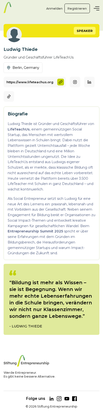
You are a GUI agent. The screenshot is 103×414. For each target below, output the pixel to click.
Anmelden (54, 8)
